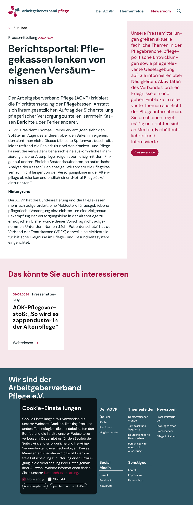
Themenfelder (132, 11)
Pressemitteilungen (167, 418)
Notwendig (35, 479)
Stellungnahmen (166, 426)
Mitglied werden (109, 432)
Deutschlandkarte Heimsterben (139, 436)
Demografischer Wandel (138, 418)
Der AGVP (104, 11)
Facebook (105, 480)
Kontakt (132, 470)
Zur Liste (20, 28)
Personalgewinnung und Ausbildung (137, 447)
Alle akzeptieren (35, 486)
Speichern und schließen (68, 486)
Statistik (59, 479)
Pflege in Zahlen (166, 436)
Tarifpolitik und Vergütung (137, 427)
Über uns (105, 417)
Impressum (135, 475)
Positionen (106, 427)
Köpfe (103, 422)
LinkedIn (104, 475)
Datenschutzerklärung (61, 473)
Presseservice (145, 152)
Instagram (106, 485)
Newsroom (161, 11)
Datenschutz (135, 480)
